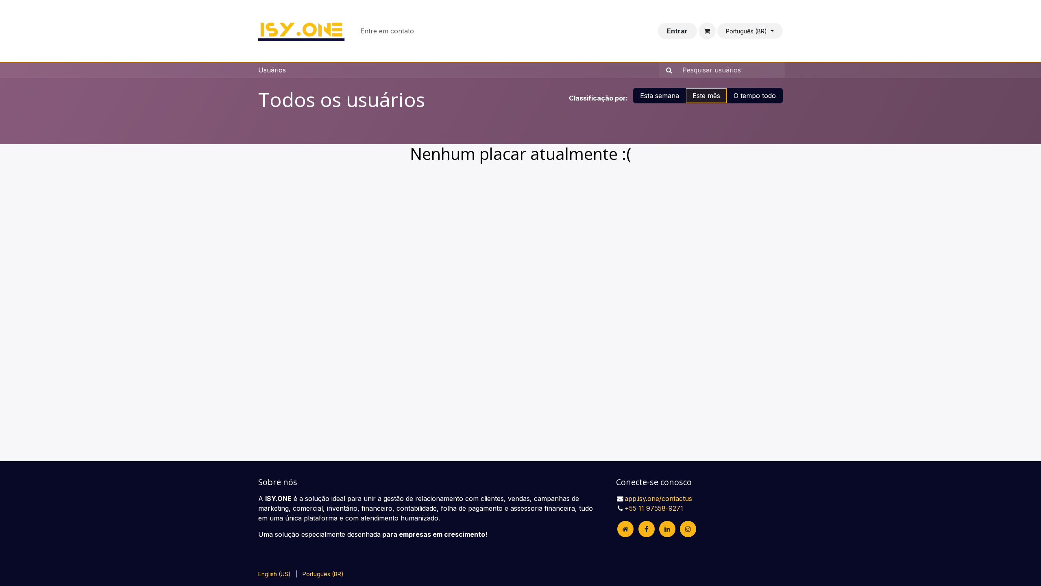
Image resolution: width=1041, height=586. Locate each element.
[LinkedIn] (667, 529)
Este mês (706, 96)
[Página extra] (625, 529)
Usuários (272, 70)
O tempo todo (755, 96)
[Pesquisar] (666, 70)
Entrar (677, 31)
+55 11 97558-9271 (654, 508)
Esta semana (659, 96)
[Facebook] (646, 529)
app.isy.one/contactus (658, 498)
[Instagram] (688, 529)
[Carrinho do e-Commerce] (707, 30)
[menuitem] (387, 31)
